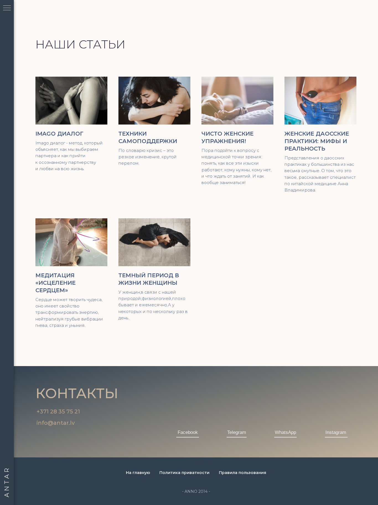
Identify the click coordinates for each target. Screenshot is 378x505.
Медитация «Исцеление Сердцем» (55, 283)
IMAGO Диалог (59, 133)
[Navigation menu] (7, 8)
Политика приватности (184, 472)
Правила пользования (242, 472)
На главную (138, 472)
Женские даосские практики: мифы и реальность (316, 141)
